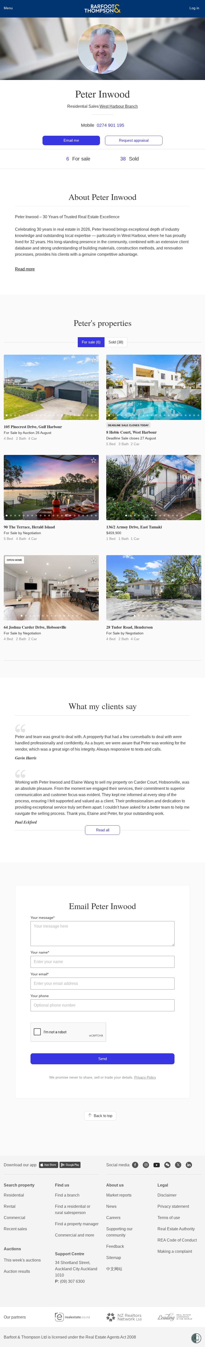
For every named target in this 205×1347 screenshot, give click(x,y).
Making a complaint (175, 1251)
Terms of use (169, 1218)
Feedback (115, 1246)
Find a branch (67, 1195)
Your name (39, 952)
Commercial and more (74, 1235)
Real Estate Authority (176, 1229)
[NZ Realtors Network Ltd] (128, 1317)
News (111, 1206)
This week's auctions (22, 1260)
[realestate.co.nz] (77, 1317)
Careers (113, 1218)
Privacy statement (173, 1206)
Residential (14, 1195)
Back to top (102, 1116)
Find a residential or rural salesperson (72, 1209)
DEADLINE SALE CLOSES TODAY (128, 425)
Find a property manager (76, 1224)
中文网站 (114, 1269)
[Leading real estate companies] (179, 1317)
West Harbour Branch (119, 106)
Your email (38, 974)
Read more (25, 269)
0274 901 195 (110, 125)
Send (102, 1059)
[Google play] (70, 1165)
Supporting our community (119, 1232)
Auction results (17, 1271)
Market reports (119, 1195)
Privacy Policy (145, 1077)
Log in (194, 8)
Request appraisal (133, 140)
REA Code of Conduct (177, 1240)
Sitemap (113, 1258)
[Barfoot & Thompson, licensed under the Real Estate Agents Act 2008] (102, 6)
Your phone (39, 996)
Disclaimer (167, 1195)
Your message (41, 918)
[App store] (48, 1165)
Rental (10, 1206)
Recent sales (15, 1229)
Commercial (14, 1218)
